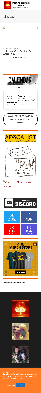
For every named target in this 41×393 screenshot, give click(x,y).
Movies (5, 48)
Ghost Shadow (24, 182)
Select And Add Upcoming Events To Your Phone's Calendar (20, 119)
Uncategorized (14, 48)
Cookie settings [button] (9, 385)
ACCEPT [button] (20, 385)
